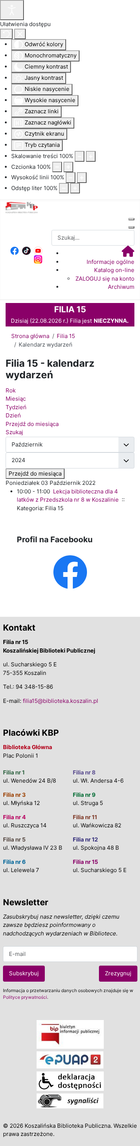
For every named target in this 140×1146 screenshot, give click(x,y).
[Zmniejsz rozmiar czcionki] (57, 167)
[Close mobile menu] (131, 227)
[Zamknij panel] (20, 34)
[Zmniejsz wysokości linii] (70, 177)
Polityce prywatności (25, 997)
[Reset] (6, 34)
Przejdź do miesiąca (35, 473)
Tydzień (16, 407)
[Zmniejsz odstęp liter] (64, 188)
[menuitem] (128, 253)
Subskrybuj (24, 973)
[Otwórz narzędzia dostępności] (12, 10)
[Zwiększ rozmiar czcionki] (68, 167)
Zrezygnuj (118, 973)
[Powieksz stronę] (91, 156)
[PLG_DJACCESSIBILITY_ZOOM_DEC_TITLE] (79, 156)
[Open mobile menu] (131, 219)
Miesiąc (16, 398)
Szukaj (14, 432)
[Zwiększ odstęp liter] (75, 188)
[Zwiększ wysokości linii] (82, 177)
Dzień (13, 415)
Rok (11, 390)
